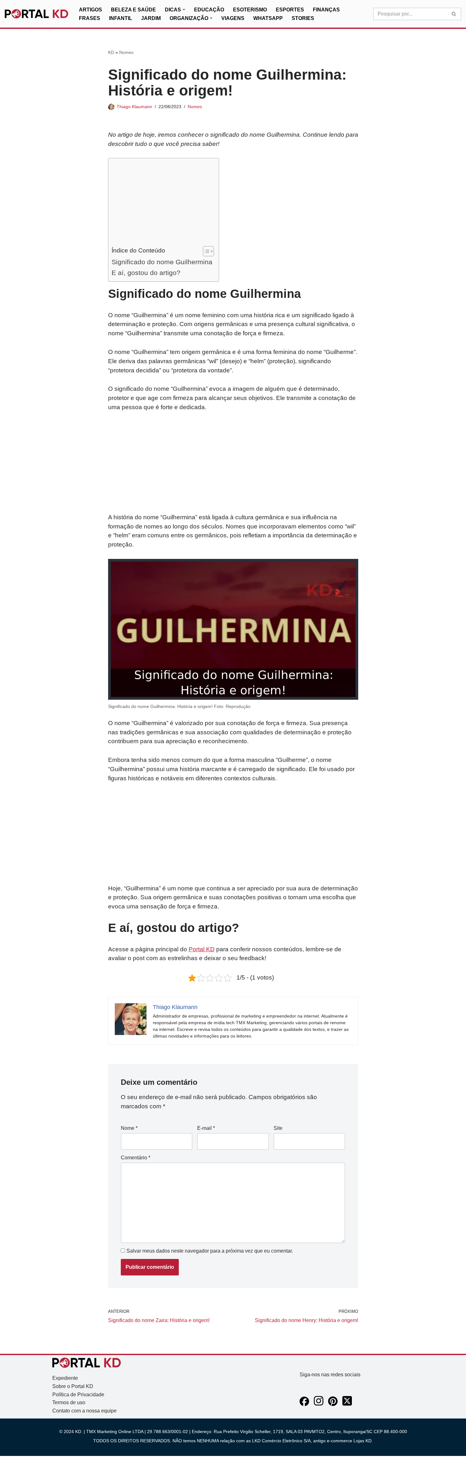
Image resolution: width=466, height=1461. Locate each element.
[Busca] (454, 14)
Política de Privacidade (78, 1394)
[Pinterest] (333, 1404)
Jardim (151, 18)
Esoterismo (250, 9)
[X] (347, 1404)
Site (278, 1128)
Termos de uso (68, 1402)
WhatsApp (268, 18)
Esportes (290, 9)
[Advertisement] (162, 203)
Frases (89, 18)
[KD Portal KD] (36, 14)
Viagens (232, 18)
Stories (303, 18)
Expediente (65, 1378)
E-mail (206, 1128)
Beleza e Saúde (133, 9)
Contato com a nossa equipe (84, 1410)
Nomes (126, 52)
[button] (184, 9)
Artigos (90, 9)
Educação (209, 9)
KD (111, 52)
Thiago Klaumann (134, 106)
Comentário (135, 1157)
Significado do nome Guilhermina (162, 261)
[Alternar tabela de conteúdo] (205, 251)
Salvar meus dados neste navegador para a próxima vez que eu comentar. (209, 1251)
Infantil (120, 18)
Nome (129, 1128)
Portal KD (202, 949)
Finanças (326, 9)
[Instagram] (318, 1404)
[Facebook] (304, 1404)
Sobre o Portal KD (72, 1386)
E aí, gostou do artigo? (146, 272)
